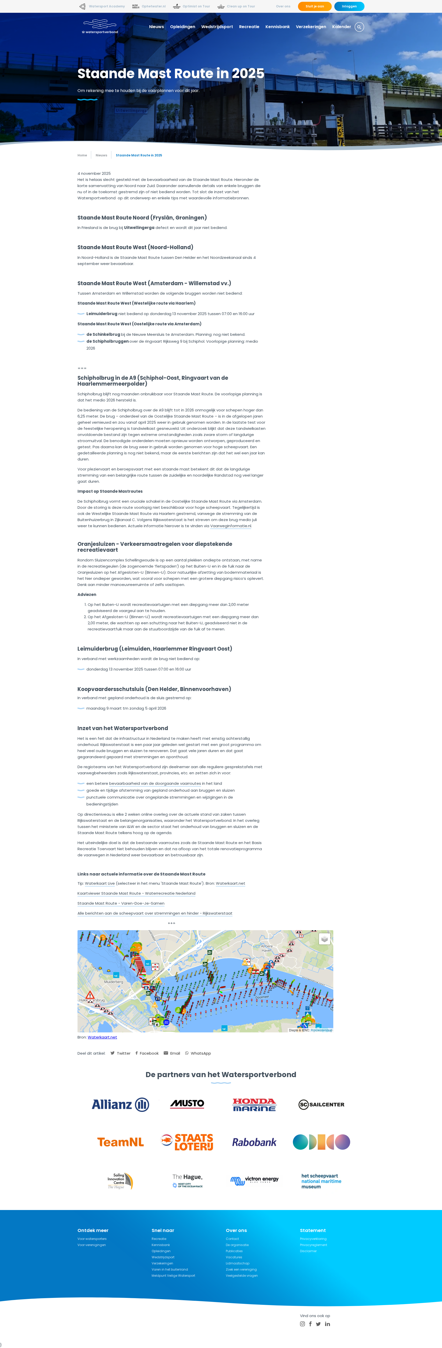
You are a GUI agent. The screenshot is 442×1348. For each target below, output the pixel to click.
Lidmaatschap (237, 1263)
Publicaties (234, 1251)
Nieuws (156, 27)
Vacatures (234, 1257)
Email (174, 1053)
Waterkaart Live (100, 883)
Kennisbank (278, 27)
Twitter (123, 1053)
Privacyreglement (313, 1245)
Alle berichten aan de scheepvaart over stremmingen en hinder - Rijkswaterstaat (155, 913)
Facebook (149, 1053)
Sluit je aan (315, 6)
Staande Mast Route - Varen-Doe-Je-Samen (121, 903)
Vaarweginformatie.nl (230, 525)
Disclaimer (308, 1251)
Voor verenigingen (92, 1245)
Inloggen (349, 6)
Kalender (341, 27)
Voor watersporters (92, 1239)
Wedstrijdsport (217, 27)
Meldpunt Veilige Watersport (173, 1275)
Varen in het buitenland (170, 1269)
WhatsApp (200, 1053)
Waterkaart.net (230, 883)
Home (82, 155)
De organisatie (237, 1245)
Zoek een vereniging (241, 1269)
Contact (232, 1239)
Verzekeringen (311, 27)
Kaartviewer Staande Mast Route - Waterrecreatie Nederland (136, 893)
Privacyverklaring (313, 1239)
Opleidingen (182, 27)
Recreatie (249, 27)
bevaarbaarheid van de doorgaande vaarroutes (155, 783)
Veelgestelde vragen (242, 1275)
